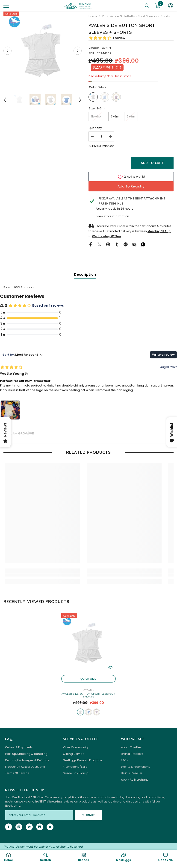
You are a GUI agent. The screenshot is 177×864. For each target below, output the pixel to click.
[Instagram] (18, 826)
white (80, 712)
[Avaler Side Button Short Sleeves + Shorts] (88, 643)
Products (103, 16)
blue (88, 712)
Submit (88, 815)
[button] (7, 51)
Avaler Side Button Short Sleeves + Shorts (88, 695)
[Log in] (171, 6)
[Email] (134, 244)
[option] (42, 51)
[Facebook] (90, 244)
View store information (113, 216)
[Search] (147, 6)
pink (96, 712)
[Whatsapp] (143, 244)
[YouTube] (50, 826)
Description (85, 274)
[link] (42, 575)
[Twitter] (99, 244)
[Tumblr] (117, 244)
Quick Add (88, 678)
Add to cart (152, 163)
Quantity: (95, 128)
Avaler (106, 48)
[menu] (6, 6)
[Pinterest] (108, 244)
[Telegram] (126, 244)
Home (92, 16)
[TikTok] (39, 826)
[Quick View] (110, 667)
